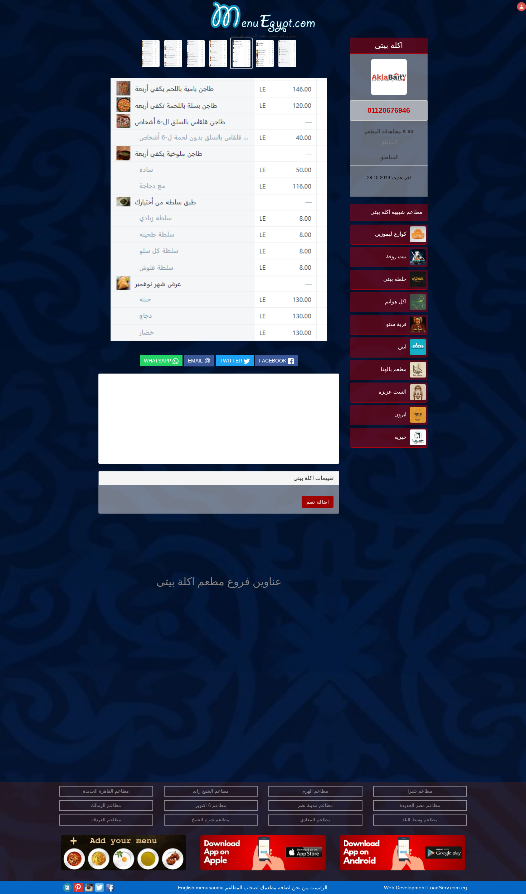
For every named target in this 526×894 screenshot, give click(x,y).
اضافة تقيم (317, 502)
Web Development (405, 887)
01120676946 (388, 110)
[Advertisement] (383, 521)
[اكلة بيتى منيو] (287, 53)
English (186, 887)
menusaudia (210, 887)
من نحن (300, 887)
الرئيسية (318, 887)
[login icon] (521, 6)
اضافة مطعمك (275, 887)
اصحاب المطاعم (242, 887)
